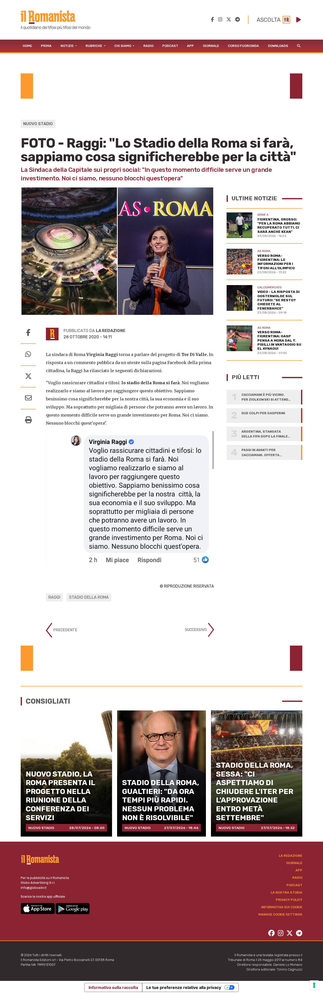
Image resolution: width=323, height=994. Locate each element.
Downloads (278, 46)
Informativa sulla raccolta (113, 987)
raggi (54, 597)
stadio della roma (89, 597)
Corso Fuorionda (243, 46)
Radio (148, 46)
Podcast (170, 46)
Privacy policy (289, 900)
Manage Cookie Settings (280, 914)
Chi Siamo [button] (123, 46)
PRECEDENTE (64, 630)
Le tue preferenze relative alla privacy (183, 987)
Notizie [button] (67, 46)
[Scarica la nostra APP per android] (73, 908)
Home (27, 46)
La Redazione (290, 856)
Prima (46, 46)
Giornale (211, 46)
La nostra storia (286, 892)
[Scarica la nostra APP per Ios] (38, 908)
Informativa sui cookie (281, 907)
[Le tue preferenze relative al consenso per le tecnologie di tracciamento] (314, 985)
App (190, 46)
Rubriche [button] (94, 46)
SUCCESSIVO (196, 629)
